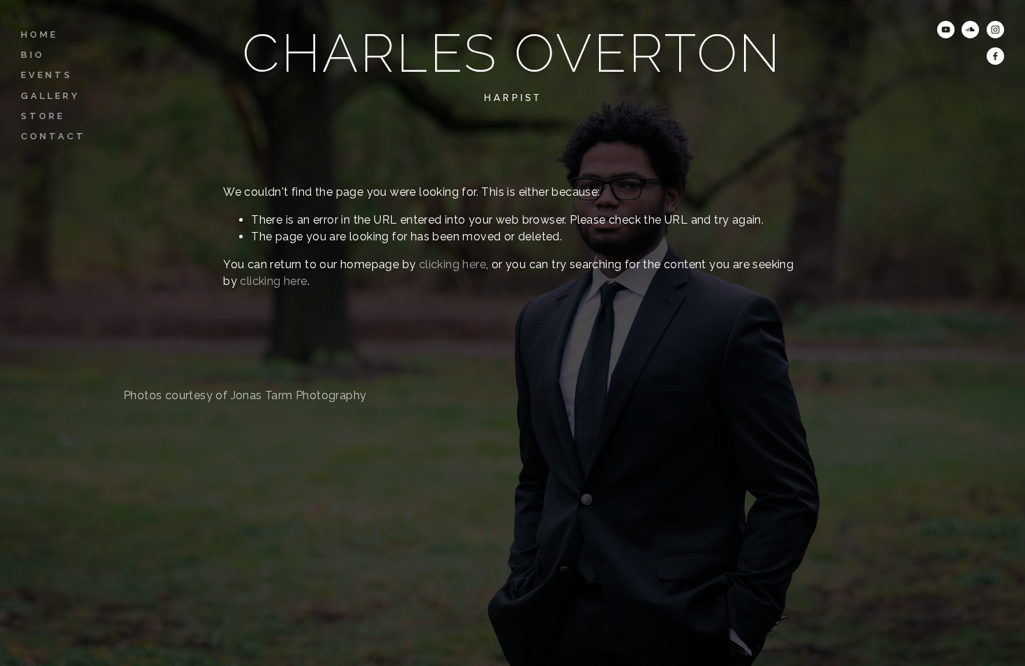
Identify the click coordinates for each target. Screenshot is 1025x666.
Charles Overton (512, 53)
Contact (53, 136)
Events (47, 75)
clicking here (452, 264)
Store (43, 116)
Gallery (50, 96)
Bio (33, 54)
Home (39, 34)
